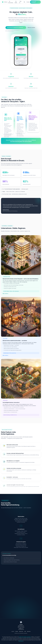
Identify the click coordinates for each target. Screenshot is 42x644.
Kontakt (16, 631)
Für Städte (16, 2)
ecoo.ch (13, 631)
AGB (25, 631)
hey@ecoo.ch (21, 628)
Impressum (28, 631)
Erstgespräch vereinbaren (33, 2)
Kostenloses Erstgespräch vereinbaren (15, 27)
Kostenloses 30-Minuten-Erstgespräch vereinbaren (21, 605)
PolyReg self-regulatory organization (25, 636)
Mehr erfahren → (6, 293)
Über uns (20, 2)
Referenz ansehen (31, 27)
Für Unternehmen (10, 2)
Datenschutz (21, 631)
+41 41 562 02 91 (21, 629)
